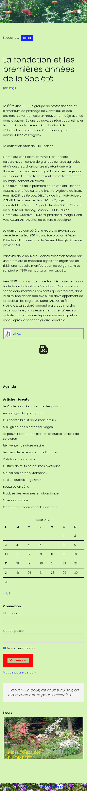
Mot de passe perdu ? (19, 672)
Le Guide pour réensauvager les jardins (32, 406)
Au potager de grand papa (23, 413)
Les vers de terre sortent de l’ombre (30, 452)
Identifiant (10, 613)
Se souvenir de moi (20, 648)
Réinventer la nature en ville (23, 445)
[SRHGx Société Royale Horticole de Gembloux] (6, 11)
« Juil (6, 593)
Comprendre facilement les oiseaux (30, 507)
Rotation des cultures (19, 459)
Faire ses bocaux (15, 500)
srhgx (27, 38)
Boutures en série (16, 486)
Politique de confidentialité (43, 787)
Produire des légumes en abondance (31, 493)
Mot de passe (13, 631)
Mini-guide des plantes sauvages (28, 427)
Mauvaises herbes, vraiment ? (25, 473)
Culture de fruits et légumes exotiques (31, 466)
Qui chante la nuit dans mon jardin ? (29, 420)
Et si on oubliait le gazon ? (22, 480)
